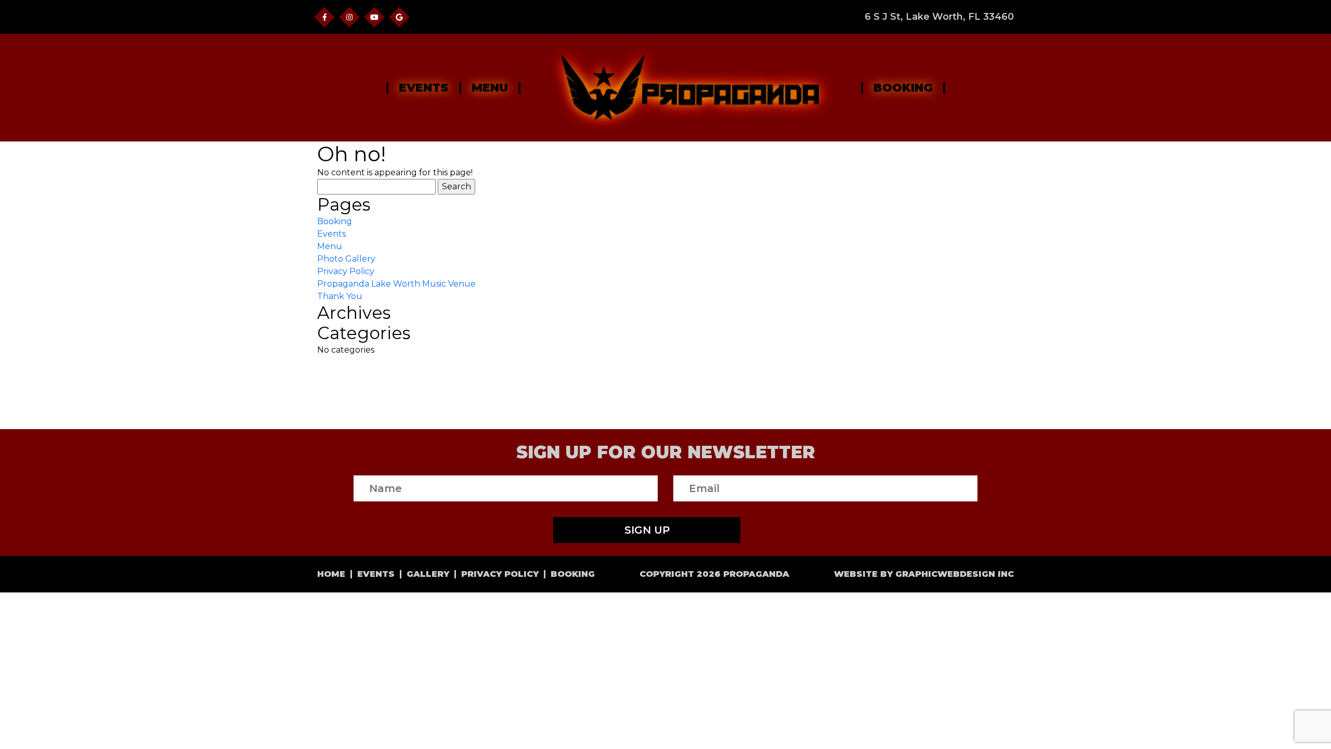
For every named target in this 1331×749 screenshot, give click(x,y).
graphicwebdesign (945, 574)
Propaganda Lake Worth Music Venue (396, 284)
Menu (490, 88)
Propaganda (756, 574)
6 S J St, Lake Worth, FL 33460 (939, 17)
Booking (903, 88)
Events (424, 88)
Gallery (428, 574)
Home (331, 574)
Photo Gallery (346, 259)
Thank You (339, 296)
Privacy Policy (345, 271)
